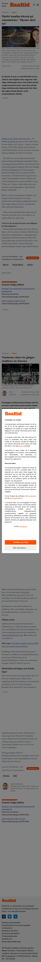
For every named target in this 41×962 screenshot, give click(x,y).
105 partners (23, 526)
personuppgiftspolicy (16, 498)
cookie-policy (32, 496)
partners (21, 446)
